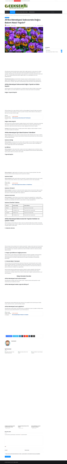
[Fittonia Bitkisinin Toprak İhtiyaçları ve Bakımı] (37, 388)
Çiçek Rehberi (11, 15)
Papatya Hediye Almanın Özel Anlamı (23, 426)
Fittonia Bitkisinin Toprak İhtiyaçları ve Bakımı (35, 426)
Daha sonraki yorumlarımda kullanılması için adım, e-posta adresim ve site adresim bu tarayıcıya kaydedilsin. (23, 453)
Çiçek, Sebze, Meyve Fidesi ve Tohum (52, 51)
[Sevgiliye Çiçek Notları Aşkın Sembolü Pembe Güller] (11, 388)
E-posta (6, 450)
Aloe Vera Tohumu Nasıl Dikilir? (26, 0)
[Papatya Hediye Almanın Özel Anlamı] (24, 388)
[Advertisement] (24, 62)
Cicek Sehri (8, 25)
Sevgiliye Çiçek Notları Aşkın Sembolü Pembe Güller (10, 426)
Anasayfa (6, 15)
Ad (5, 446)
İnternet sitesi (27, 450)
